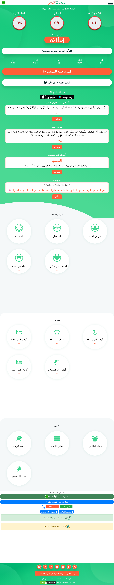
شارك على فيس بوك (57, 502)
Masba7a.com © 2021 (64, 583)
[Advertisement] (57, 294)
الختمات (59, 578)
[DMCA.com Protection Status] (47, 583)
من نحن (44, 578)
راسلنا (52, 578)
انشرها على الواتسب (59, 496)
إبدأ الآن (57, 40)
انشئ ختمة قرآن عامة (58, 82)
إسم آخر (57, 172)
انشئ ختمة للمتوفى (58, 71)
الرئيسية (68, 578)
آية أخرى (57, 119)
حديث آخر (57, 147)
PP (74, 583)
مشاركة (53, 507)
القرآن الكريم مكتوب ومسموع (57, 51)
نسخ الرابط (66, 507)
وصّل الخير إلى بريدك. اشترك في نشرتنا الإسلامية (57, 573)
